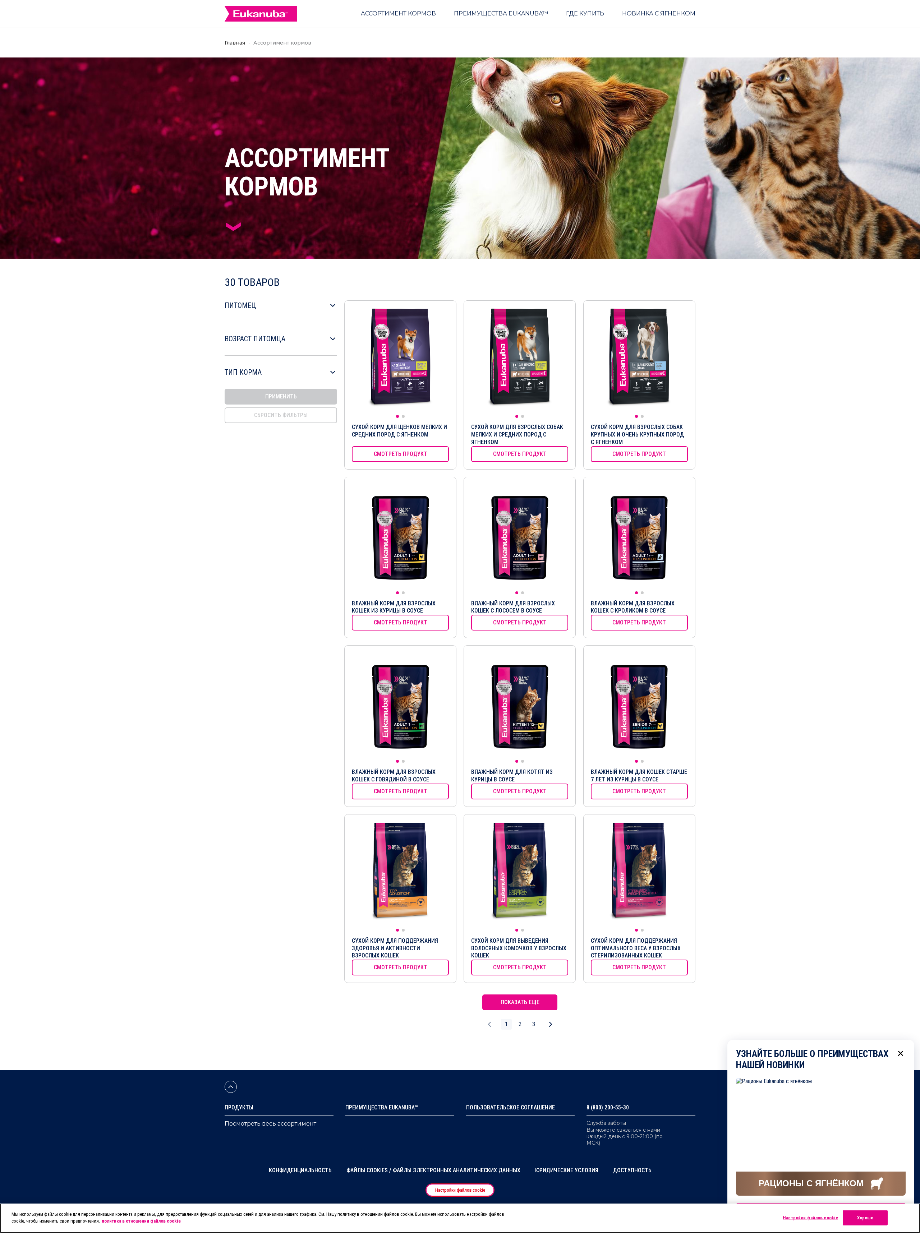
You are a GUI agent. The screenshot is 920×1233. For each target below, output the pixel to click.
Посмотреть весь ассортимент (270, 1123)
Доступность (632, 1170)
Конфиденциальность (300, 1170)
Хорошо (865, 1217)
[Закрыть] (901, 1053)
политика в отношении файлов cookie (141, 1221)
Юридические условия (566, 1170)
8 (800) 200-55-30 (607, 1107)
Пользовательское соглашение (510, 1107)
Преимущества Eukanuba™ (381, 1107)
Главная (235, 43)
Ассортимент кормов (282, 43)
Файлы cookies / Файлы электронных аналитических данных (433, 1170)
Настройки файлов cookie (460, 1190)
